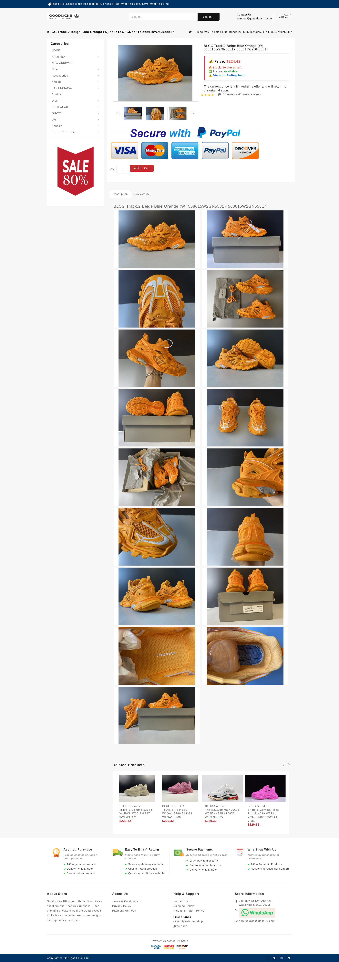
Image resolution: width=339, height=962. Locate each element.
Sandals (57, 125)
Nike (55, 69)
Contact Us (180, 901)
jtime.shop (180, 926)
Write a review (252, 94)
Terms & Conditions (125, 901)
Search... (208, 16)
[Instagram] (281, 958)
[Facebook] (267, 958)
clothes (57, 94)
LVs (54, 119)
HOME (56, 50)
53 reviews (230, 94)
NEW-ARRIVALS (62, 63)
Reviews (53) (142, 194)
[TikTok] (288, 958)
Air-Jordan (58, 56)
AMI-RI (56, 81)
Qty (112, 168)
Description (120, 194)
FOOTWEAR (60, 107)
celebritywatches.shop (188, 921)
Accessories (60, 75)
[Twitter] (274, 958)
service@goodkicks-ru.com (257, 920)
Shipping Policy (183, 905)
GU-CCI (57, 113)
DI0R (55, 100)
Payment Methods (124, 910)
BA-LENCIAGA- (62, 88)
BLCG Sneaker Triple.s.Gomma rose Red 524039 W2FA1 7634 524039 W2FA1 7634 (263, 813)
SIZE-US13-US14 (63, 132)
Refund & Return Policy (188, 910)
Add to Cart (142, 168)
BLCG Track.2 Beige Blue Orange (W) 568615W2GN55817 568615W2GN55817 (190, 206)
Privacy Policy (121, 905)
